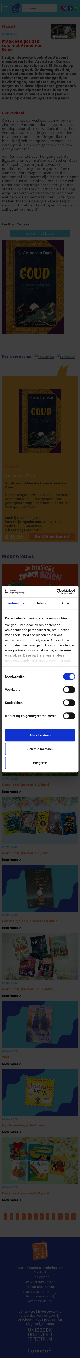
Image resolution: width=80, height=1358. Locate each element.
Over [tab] (65, 603)
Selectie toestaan (40, 749)
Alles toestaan (40, 735)
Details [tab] (41, 603)
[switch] (69, 689)
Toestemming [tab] (15, 603)
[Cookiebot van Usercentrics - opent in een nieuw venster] (57, 591)
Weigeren (40, 763)
